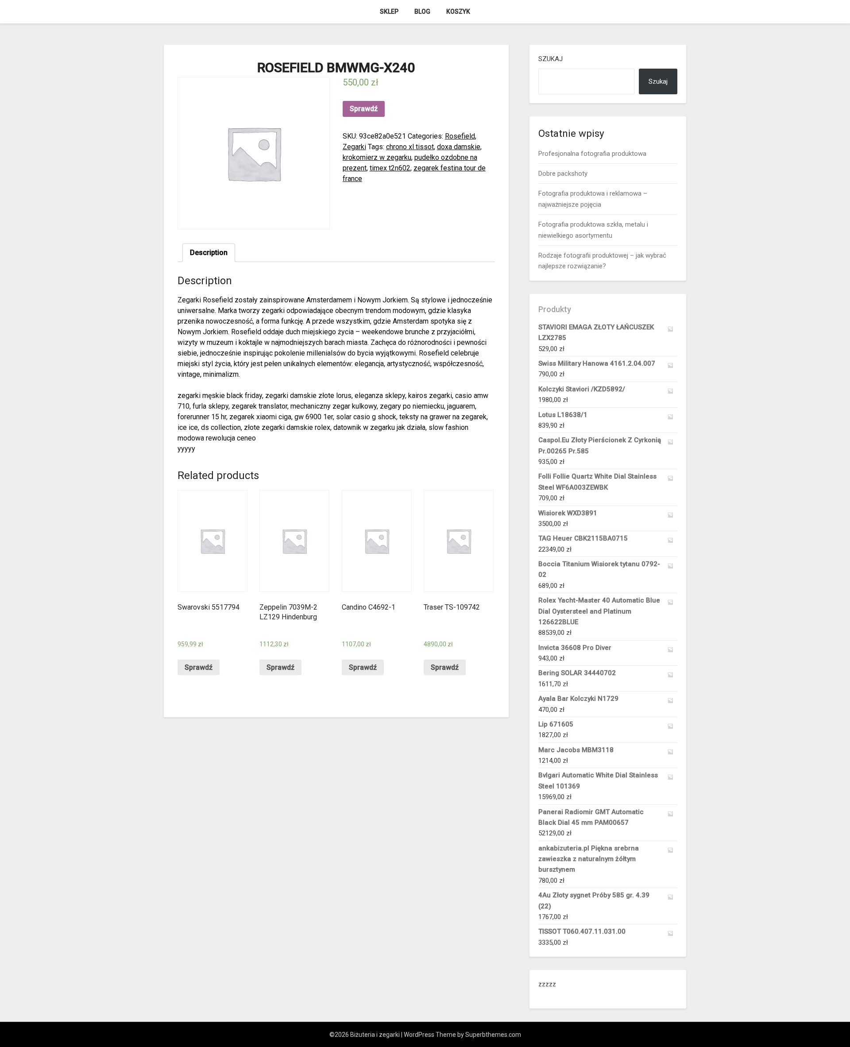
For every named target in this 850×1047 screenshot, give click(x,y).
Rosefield (460, 136)
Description (209, 252)
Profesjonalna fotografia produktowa (592, 154)
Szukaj (550, 59)
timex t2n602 (390, 168)
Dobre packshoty (562, 174)
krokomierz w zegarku (377, 157)
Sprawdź (364, 108)
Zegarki (354, 147)
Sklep (389, 11)
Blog (422, 11)
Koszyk (458, 11)
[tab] (208, 252)
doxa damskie (458, 147)
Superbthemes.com (493, 1034)
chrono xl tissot (410, 147)
